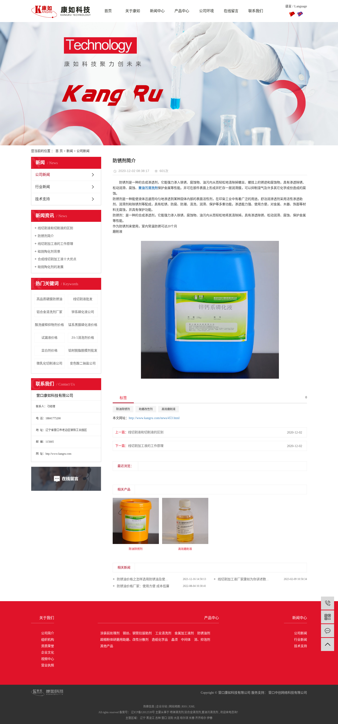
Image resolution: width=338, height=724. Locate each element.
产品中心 (182, 11)
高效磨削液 (168, 409)
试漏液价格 (49, 337)
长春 (192, 718)
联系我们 (255, 11)
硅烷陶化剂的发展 (50, 267)
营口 (164, 718)
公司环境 (206, 11)
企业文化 (47, 652)
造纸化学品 (160, 639)
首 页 (59, 151)
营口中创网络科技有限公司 (287, 692)
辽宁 (143, 718)
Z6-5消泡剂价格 (83, 337)
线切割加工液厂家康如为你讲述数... (243, 579)
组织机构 (47, 639)
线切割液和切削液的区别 (55, 228)
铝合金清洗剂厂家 (49, 312)
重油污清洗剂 (210, 712)
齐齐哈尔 (200, 718)
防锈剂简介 (46, 236)
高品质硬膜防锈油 (49, 299)
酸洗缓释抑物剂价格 (49, 325)
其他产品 (106, 646)
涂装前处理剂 (110, 633)
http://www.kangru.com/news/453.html (154, 418)
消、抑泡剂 (202, 639)
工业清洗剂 (163, 633)
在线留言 (231, 11)
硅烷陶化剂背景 (49, 251)
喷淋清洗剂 (177, 712)
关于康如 (132, 11)
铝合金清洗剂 (192, 712)
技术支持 (42, 199)
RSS (184, 706)
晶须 (174, 639)
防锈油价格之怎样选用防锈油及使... (142, 579)
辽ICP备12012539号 (143, 712)
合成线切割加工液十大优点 (57, 259)
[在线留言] (327, 630)
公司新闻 (83, 151)
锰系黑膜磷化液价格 (82, 325)
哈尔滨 (184, 718)
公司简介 (47, 633)
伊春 (209, 718)
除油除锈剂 (123, 409)
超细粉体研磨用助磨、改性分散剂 (124, 639)
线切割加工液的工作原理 (55, 243)
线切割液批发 (82, 299)
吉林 (158, 718)
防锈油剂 (203, 633)
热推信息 (148, 706)
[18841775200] (327, 603)
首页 (108, 11)
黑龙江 (150, 718)
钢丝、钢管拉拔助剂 (137, 633)
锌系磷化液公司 (83, 312)
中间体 (186, 639)
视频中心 (47, 659)
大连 (176, 718)
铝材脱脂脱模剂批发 (82, 350)
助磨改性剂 (146, 409)
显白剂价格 (49, 350)
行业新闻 (42, 187)
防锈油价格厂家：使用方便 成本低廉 (142, 586)
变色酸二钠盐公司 (83, 363)
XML (192, 706)
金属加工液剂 (184, 633)
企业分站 (161, 706)
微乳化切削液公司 (49, 363)
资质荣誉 (47, 646)
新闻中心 (157, 11)
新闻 (69, 151)
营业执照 (47, 665)
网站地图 (174, 706)
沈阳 (170, 718)
